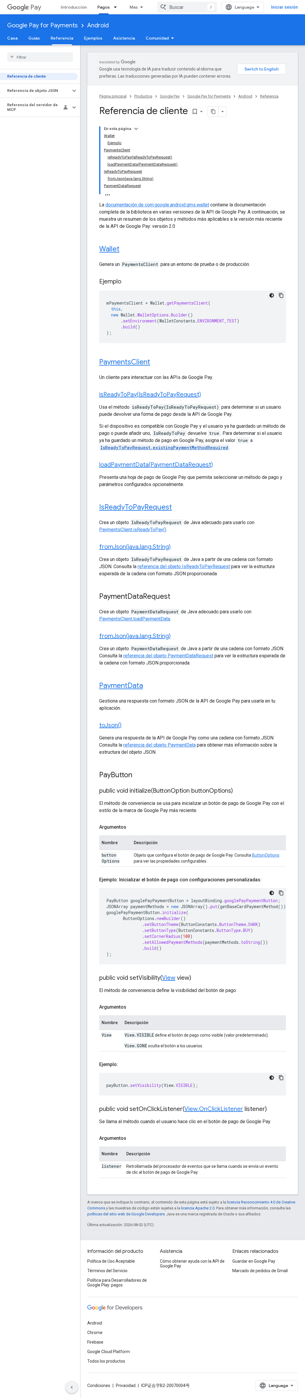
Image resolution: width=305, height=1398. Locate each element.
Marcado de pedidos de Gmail (260, 1270)
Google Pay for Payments (42, 25)
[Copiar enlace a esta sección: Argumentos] (132, 827)
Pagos (103, 7)
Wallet (109, 249)
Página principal (113, 96)
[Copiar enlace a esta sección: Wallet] (125, 249)
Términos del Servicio (107, 1270)
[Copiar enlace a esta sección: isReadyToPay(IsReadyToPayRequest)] (207, 395)
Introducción (74, 7)
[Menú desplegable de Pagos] (117, 7)
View (168, 978)
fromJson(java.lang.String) (135, 547)
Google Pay (170, 96)
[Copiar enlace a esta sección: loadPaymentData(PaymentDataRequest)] (219, 465)
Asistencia (124, 38)
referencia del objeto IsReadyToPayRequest (184, 566)
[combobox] (187, 7)
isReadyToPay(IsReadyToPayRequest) (150, 394)
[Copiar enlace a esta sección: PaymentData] (149, 686)
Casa (12, 38)
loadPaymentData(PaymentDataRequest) (156, 464)
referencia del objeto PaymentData (159, 745)
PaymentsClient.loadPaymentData (134, 619)
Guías (34, 38)
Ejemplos (93, 38)
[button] (35, 90)
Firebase (95, 1342)
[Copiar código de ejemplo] (281, 295)
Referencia (62, 38)
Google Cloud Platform (108, 1351)
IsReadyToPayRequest (135, 507)
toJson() (110, 725)
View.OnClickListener (213, 1109)
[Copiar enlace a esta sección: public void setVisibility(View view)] (197, 978)
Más (134, 7)
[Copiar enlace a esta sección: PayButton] (138, 775)
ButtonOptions (265, 855)
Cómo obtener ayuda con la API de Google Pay (192, 1263)
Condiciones (98, 1385)
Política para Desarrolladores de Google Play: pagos (117, 1282)
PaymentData (121, 685)
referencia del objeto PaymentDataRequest (168, 656)
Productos (143, 96)
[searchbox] (40, 57)
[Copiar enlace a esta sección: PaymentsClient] (156, 362)
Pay (35, 7)
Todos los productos (106, 1361)
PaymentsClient (124, 362)
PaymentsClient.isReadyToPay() (132, 529)
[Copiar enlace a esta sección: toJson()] (127, 725)
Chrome (94, 1332)
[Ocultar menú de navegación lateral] (72, 1387)
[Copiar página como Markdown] (213, 111)
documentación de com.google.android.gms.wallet (157, 205)
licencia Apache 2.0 (197, 1208)
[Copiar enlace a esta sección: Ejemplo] (127, 282)
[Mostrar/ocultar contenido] (136, 128)
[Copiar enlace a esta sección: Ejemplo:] (124, 1064)
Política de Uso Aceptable (111, 1261)
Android (98, 25)
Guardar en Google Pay (253, 1261)
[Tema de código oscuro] (271, 295)
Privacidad (126, 1385)
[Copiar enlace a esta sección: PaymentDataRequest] (176, 597)
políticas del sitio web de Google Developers (126, 1214)
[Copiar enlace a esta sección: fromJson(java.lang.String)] (177, 547)
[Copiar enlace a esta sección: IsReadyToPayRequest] (178, 507)
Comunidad (157, 38)
